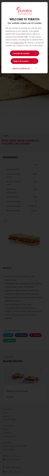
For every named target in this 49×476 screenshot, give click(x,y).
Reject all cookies (21, 61)
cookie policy (18, 42)
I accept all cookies (21, 53)
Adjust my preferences (21, 68)
